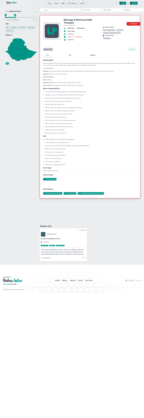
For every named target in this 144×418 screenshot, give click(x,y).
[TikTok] (137, 280)
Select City (127, 10)
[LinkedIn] (126, 280)
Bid (7, 27)
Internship (31, 27)
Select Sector (107, 10)
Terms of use (89, 280)
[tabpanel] (90, 127)
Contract (13, 27)
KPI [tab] (70, 55)
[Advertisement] (21, 80)
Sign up (134, 3)
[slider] (5, 17)
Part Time (9, 31)
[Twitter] (134, 280)
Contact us (73, 280)
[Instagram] (140, 280)
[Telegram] (129, 280)
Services (57, 280)
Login (122, 3)
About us (64, 280)
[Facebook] (132, 280)
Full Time (22, 27)
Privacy (80, 280)
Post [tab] (47, 55)
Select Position (86, 10)
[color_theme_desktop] (116, 3)
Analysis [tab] (92, 55)
